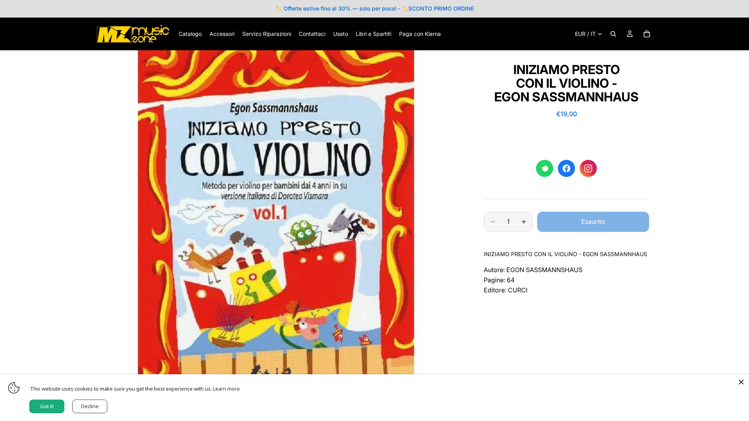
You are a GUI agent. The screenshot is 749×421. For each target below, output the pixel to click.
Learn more (226, 388)
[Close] (741, 382)
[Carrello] (646, 33)
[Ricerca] (613, 33)
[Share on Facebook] (566, 168)
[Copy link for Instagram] (588, 168)
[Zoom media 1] (276, 232)
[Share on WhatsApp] (544, 168)
